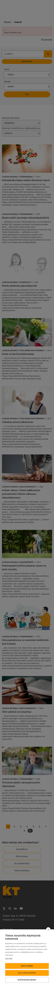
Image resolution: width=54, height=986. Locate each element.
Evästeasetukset (27, 980)
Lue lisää (8, 958)
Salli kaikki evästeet (27, 973)
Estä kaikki (27, 966)
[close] (48, 929)
